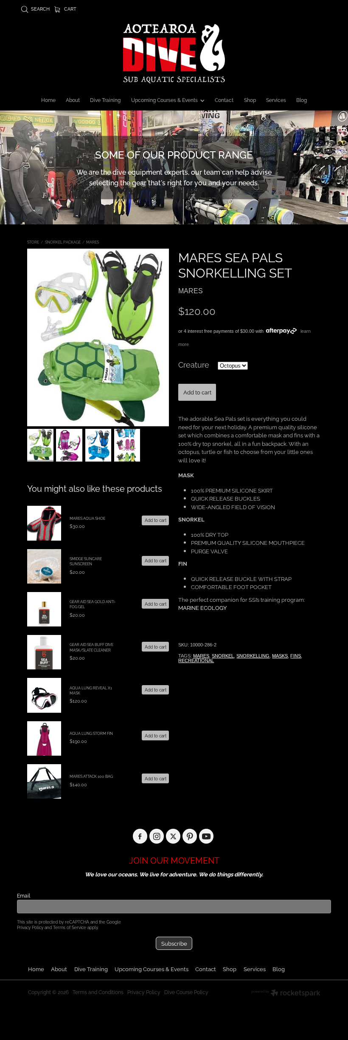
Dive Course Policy (186, 991)
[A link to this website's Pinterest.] (189, 836)
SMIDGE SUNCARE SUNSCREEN (86, 561)
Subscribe (174, 943)
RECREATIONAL (196, 660)
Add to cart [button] (197, 392)
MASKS (280, 655)
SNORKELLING (252, 655)
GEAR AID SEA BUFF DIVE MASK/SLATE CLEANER (91, 647)
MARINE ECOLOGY (202, 607)
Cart (69, 8)
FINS (295, 655)
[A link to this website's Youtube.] (206, 836)
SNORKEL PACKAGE (63, 241)
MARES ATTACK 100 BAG (91, 776)
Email (23, 895)
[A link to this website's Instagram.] (156, 836)
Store (33, 241)
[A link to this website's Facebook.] (140, 836)
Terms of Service (69, 927)
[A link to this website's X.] (173, 836)
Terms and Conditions (98, 991)
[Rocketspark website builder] (285, 993)
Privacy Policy (30, 927)
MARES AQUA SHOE (87, 518)
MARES (92, 241)
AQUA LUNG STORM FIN (91, 733)
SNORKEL (223, 655)
